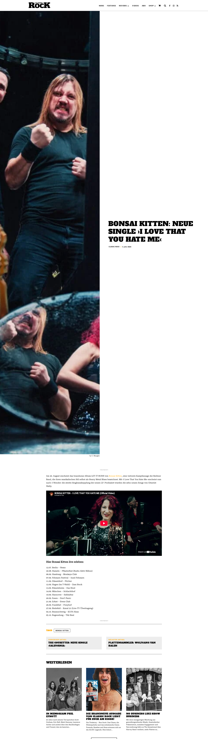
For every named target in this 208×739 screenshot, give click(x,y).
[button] (165, 5)
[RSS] (177, 6)
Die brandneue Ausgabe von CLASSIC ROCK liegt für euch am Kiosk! (103, 716)
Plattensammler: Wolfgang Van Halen (132, 644)
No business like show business (143, 715)
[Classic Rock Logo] (39, 5)
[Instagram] (174, 6)
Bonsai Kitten (115, 476)
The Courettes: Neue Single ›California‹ (67, 644)
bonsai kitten (62, 630)
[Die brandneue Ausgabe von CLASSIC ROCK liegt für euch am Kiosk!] (104, 689)
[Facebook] (170, 6)
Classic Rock (114, 246)
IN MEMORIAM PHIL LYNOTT (59, 715)
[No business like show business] (144, 689)
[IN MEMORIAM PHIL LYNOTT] (64, 689)
